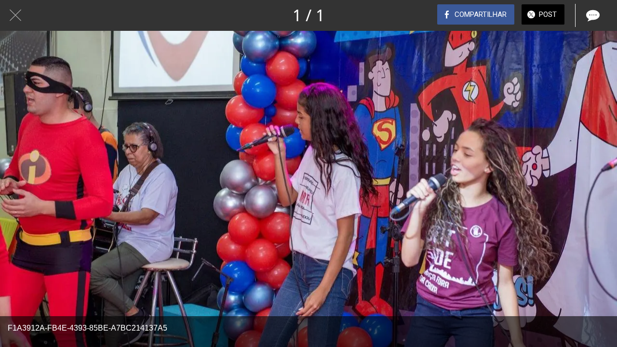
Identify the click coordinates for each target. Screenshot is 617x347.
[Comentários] (592, 15)
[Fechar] (15, 15)
